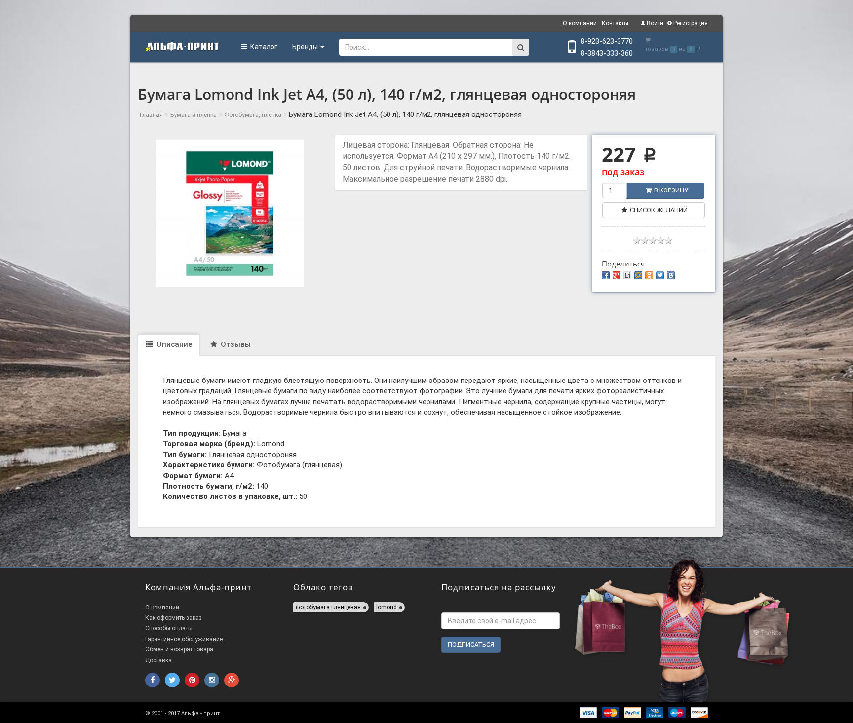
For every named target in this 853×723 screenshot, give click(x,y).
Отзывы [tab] (235, 344)
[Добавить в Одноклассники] (649, 275)
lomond (386, 607)
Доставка (158, 660)
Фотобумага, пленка (252, 115)
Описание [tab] (173, 344)
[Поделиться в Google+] (616, 275)
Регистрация (690, 23)
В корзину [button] (671, 190)
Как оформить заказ (173, 617)
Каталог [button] (262, 47)
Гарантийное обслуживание (184, 639)
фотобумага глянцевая (328, 607)
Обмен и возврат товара (179, 649)
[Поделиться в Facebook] (606, 275)
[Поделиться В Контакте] (671, 275)
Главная (151, 115)
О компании (580, 23)
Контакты (615, 23)
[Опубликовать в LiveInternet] (627, 275)
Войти (654, 23)
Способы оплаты (169, 628)
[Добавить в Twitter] (660, 275)
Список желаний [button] (659, 210)
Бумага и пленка (193, 115)
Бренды (305, 47)
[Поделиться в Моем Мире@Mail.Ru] (638, 275)
